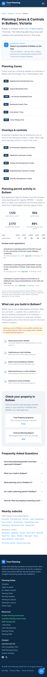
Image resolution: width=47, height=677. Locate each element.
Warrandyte (6, 525)
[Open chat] (41, 671)
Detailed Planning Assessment (13, 615)
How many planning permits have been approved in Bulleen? (20, 462)
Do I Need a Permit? (9, 590)
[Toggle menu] (43, 3)
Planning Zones (7, 593)
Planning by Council (9, 603)
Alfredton (20, 536)
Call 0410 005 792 (8, 644)
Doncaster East (15, 519)
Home (4, 13)
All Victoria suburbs (8, 543)
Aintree (22, 533)
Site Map (5, 670)
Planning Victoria (8, 631)
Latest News (6, 625)
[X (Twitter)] (6, 657)
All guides (5, 584)
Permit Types (6, 606)
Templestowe (18, 522)
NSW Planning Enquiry (10, 650)
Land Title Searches (9, 628)
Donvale (25, 519)
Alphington (28, 536)
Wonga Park (30, 525)
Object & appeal (7, 587)
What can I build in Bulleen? (15, 473)
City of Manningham (34, 28)
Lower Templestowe (37, 519)
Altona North (19, 539)
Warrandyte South (17, 525)
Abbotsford (6, 533)
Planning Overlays (8, 596)
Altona (36, 536)
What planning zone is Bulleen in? (18, 482)
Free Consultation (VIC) (10, 647)
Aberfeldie (14, 533)
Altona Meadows (8, 539)
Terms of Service (28, 670)
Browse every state (23, 543)
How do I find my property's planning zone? (22, 500)
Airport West (30, 533)
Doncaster (5, 519)
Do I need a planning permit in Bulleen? (20, 491)
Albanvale (39, 533)
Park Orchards (7, 522)
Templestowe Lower (31, 522)
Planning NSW (7, 634)
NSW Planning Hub (8, 622)
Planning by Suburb (9, 599)
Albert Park (6, 536)
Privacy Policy (15, 670)
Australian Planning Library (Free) (14, 619)
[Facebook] (3, 657)
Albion (13, 536)
